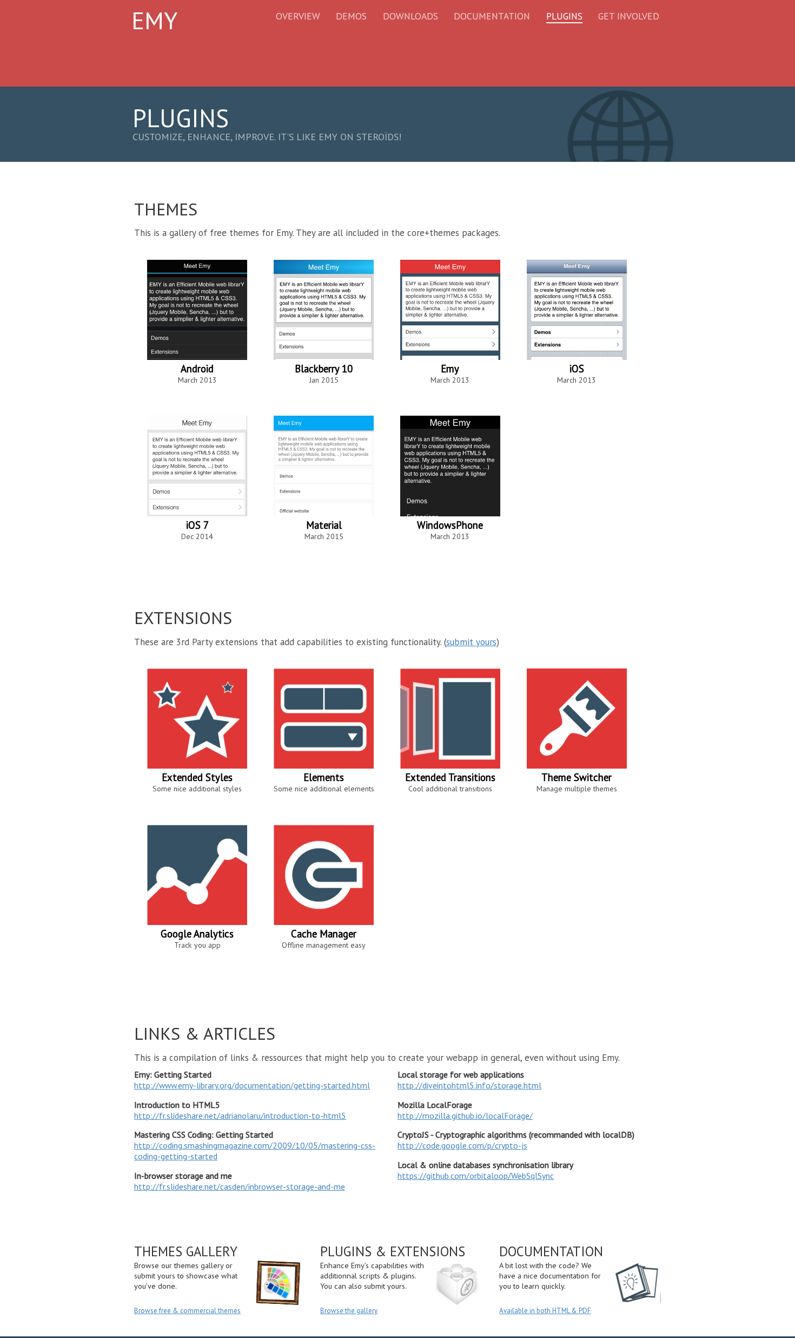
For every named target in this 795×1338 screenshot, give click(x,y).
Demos (351, 16)
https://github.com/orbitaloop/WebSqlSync (476, 1175)
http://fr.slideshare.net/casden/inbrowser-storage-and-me (239, 1186)
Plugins (564, 16)
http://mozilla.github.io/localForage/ (465, 1115)
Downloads (410, 16)
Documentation (492, 16)
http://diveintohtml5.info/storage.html (469, 1085)
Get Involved (628, 16)
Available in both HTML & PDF (545, 1310)
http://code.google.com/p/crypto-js (462, 1145)
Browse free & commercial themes (187, 1310)
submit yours (471, 642)
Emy (154, 20)
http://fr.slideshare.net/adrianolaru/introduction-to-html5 (240, 1115)
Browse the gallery (348, 1310)
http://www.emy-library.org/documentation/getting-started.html (252, 1085)
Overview (298, 16)
